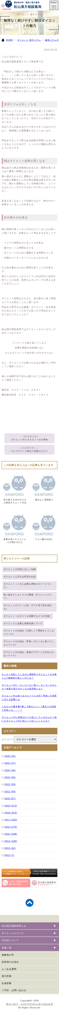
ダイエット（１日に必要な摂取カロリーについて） (28, 586)
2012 (9, 855)
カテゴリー (8, 739)
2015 (11, 834)
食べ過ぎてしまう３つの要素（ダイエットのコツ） (28, 596)
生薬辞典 (6, 983)
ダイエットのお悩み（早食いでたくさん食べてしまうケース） (29, 643)
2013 (10, 848)
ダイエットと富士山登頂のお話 (20, 576)
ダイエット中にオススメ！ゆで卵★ (29, 439)
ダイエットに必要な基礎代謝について (23, 623)
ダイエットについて (13, 933)
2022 (10, 784)
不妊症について (10, 940)
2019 (11, 806)
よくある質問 (9, 969)
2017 (11, 820)
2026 (10, 756)
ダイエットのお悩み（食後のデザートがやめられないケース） (29, 654)
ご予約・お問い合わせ (14, 990)
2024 (10, 770)
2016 (11, 827)
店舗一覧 (6, 947)
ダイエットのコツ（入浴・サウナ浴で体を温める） (28, 607)
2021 (10, 791)
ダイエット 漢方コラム (29, 40)
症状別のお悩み (10, 962)
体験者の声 (8, 955)
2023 (10, 777)
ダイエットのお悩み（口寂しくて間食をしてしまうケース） (29, 632)
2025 (10, 763)
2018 (11, 813)
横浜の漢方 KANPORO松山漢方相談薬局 (29, 1004)
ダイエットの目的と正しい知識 (20, 569)
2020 (10, 799)
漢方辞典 (6, 976)
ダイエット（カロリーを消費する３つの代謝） (28, 616)
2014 (11, 841)
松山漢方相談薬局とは (14, 925)
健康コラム (50, 40)
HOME (9, 40)
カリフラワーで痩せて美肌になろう (29, 451)
